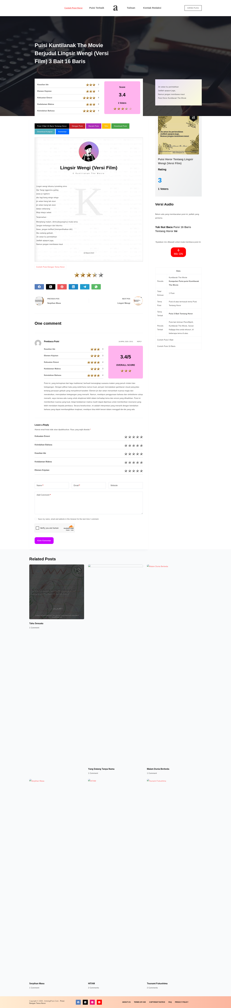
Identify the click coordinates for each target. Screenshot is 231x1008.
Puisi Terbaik (96, 8)
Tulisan (131, 8)
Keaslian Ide (40, 453)
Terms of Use (140, 1002)
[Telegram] (84, 286)
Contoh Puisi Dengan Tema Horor (50, 267)
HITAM (91, 983)
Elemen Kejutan (42, 470)
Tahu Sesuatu (36, 623)
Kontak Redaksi (152, 8)
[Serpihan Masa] (56, 879)
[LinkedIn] (73, 286)
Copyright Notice (157, 1002)
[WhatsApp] (96, 286)
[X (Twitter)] (50, 286)
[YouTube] (99, 1002)
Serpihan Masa (36, 983)
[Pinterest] (62, 286)
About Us (126, 1002)
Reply (139, 341)
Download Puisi (120, 126)
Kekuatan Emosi (42, 436)
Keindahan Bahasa (43, 445)
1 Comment (34, 628)
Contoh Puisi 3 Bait (165, 340)
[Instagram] (92, 1002)
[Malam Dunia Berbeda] (174, 664)
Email (77, 485)
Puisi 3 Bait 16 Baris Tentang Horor (52, 126)
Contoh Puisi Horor (73, 8)
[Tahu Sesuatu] (56, 591)
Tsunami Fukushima (157, 983)
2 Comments (93, 988)
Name (40, 485)
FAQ (170, 1002)
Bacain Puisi (93, 126)
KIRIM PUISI (193, 8)
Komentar (62, 132)
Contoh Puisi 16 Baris (166, 346)
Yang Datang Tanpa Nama (101, 769)
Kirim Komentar (44, 540)
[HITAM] (115, 879)
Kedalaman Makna (43, 461)
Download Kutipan (45, 132)
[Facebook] (39, 286)
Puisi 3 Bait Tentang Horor (181, 314)
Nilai (106, 126)
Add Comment (44, 495)
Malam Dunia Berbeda (158, 769)
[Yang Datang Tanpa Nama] (115, 664)
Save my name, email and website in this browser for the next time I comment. (68, 519)
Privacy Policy (181, 1002)
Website (114, 485)
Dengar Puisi (77, 126)
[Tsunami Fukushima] (174, 879)
